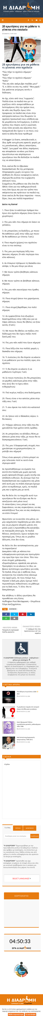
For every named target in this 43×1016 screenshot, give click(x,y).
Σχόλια (18, 828)
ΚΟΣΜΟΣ (12, 609)
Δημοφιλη (30, 828)
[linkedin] (40, 20)
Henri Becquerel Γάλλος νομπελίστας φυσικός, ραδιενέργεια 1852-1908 (28, 724)
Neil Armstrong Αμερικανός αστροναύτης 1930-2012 (26, 738)
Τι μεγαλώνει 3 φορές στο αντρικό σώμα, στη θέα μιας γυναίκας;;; (28, 708)
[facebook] (28, 20)
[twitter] (32, 20)
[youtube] (36, 20)
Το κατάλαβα (30, 1014)
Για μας (7, 828)
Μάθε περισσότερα (16, 1014)
